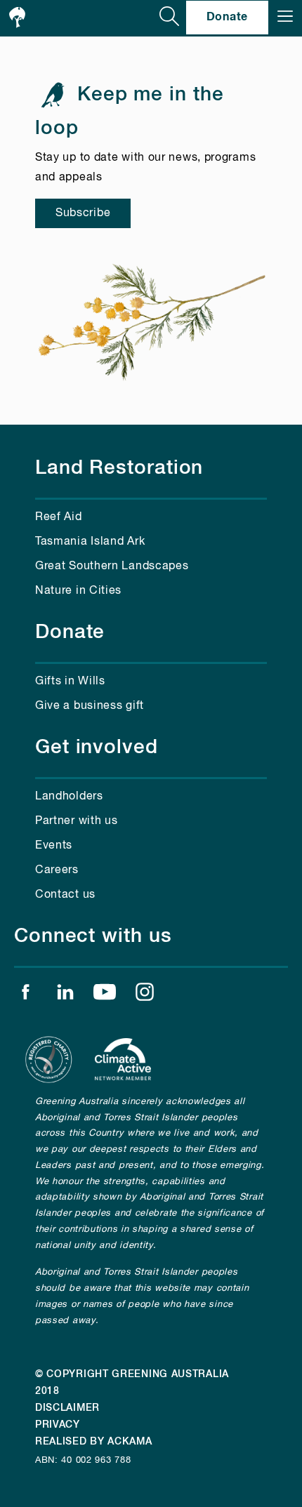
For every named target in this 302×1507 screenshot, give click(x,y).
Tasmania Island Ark (90, 541)
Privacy (57, 1425)
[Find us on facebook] (25, 995)
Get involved (96, 747)
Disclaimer (67, 1408)
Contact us (65, 895)
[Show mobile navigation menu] (285, 17)
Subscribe (82, 213)
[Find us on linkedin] (65, 995)
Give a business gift (89, 706)
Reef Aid (58, 517)
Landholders (69, 796)
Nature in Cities (78, 591)
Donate (227, 16)
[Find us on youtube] (104, 995)
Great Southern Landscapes (112, 566)
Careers (57, 870)
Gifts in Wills (70, 681)
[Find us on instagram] (144, 995)
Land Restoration (119, 468)
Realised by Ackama (93, 1442)
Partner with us (76, 821)
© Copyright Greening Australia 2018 (132, 1382)
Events (53, 845)
